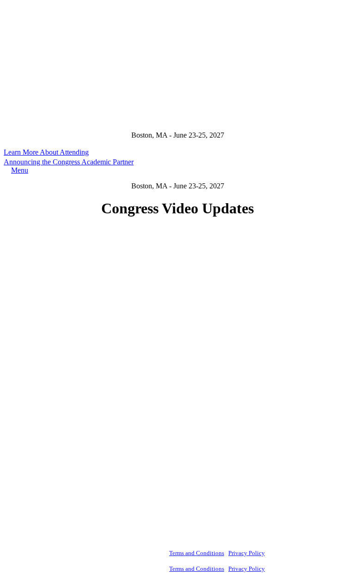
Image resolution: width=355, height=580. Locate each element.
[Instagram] (11, 413)
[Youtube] (11, 428)
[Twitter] (11, 443)
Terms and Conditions (196, 553)
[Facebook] (11, 399)
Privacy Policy (246, 553)
